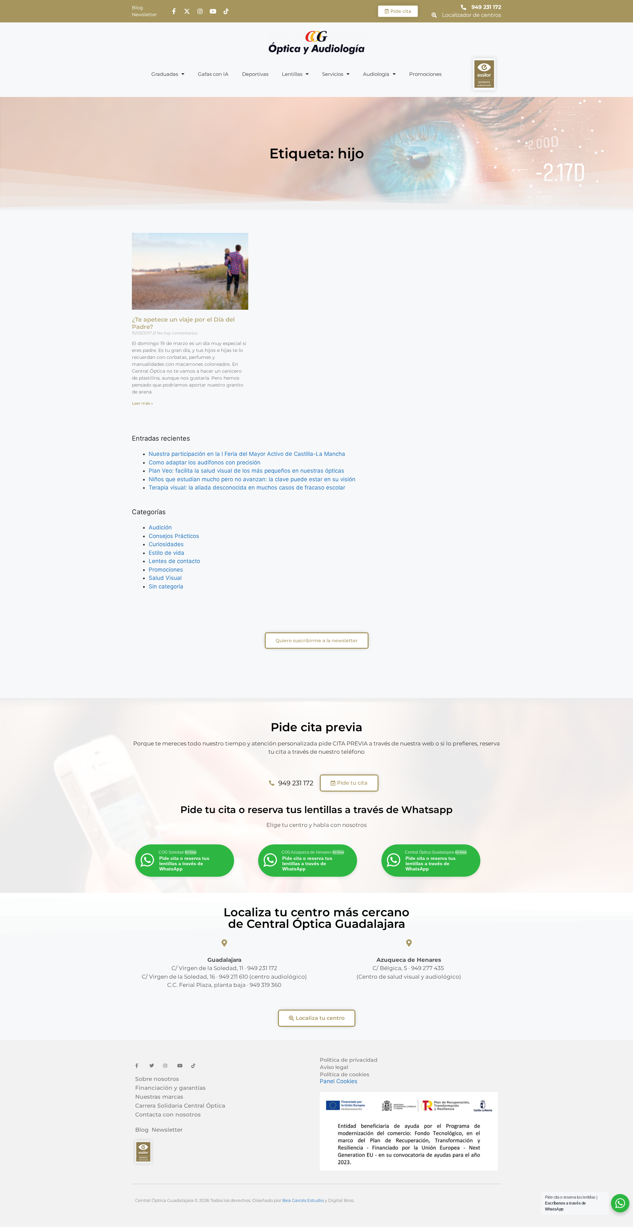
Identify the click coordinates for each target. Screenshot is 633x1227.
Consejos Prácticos (174, 536)
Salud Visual (165, 578)
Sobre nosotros (157, 1079)
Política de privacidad (348, 1060)
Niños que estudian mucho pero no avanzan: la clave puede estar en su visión (252, 479)
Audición (160, 527)
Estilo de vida (166, 553)
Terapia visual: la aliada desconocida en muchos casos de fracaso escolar (247, 487)
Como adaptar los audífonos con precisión (204, 462)
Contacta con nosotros (168, 1114)
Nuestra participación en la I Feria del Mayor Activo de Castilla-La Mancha (247, 454)
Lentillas (292, 74)
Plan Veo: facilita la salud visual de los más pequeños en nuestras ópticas (246, 470)
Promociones (425, 74)
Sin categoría (166, 586)
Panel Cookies (338, 1081)
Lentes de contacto (174, 561)
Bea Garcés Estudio (303, 1200)
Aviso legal (334, 1067)
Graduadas (164, 74)
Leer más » (142, 403)
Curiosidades (166, 544)
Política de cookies (344, 1074)
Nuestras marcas (159, 1096)
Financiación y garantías (170, 1088)
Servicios (332, 74)
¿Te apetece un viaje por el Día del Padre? (183, 323)
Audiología (376, 74)
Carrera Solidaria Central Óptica (180, 1105)
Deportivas (255, 74)
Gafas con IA (213, 74)
